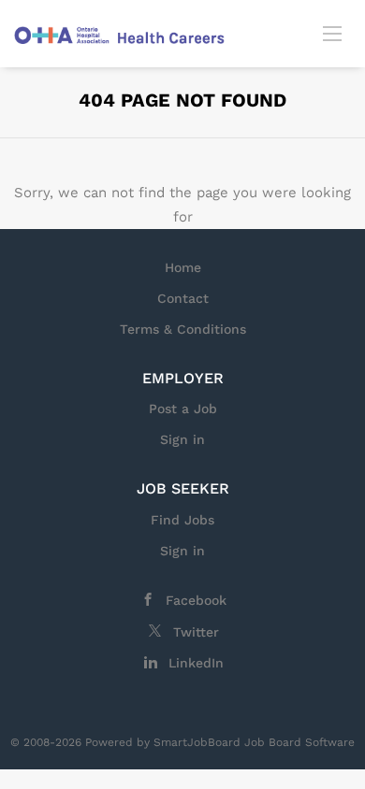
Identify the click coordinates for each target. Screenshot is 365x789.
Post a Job (183, 408)
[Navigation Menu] (332, 33)
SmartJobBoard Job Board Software (254, 742)
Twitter (196, 631)
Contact (183, 298)
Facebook (196, 600)
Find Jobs (182, 519)
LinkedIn (196, 662)
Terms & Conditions (183, 329)
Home (183, 267)
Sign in (182, 439)
